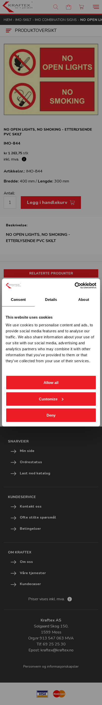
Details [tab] (51, 299)
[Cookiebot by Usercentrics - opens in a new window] (74, 285)
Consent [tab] (18, 299)
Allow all (51, 382)
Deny (51, 415)
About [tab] (83, 299)
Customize (48, 399)
